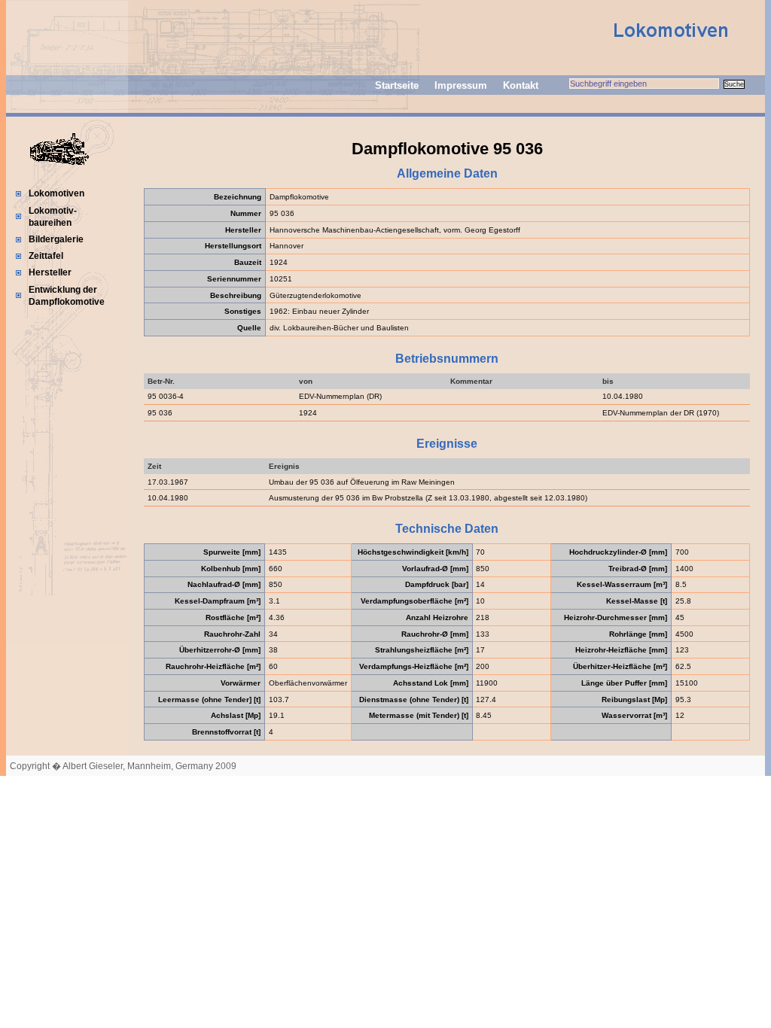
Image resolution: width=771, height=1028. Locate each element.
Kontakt (520, 85)
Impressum (460, 85)
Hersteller (50, 272)
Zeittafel (46, 256)
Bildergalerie (56, 239)
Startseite (397, 85)
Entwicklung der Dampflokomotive (67, 295)
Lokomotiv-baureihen (53, 216)
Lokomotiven (56, 193)
